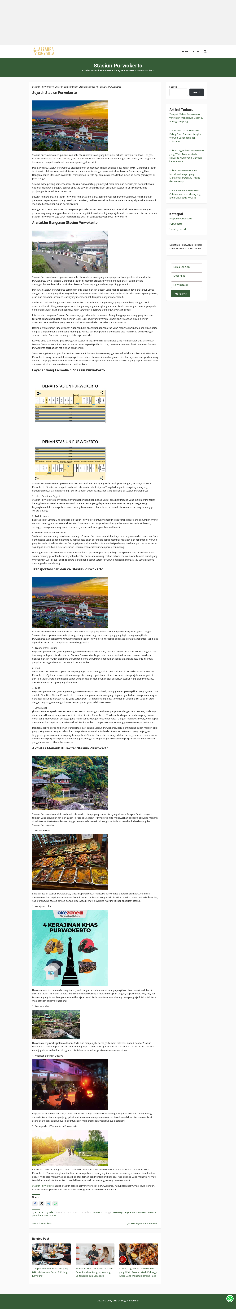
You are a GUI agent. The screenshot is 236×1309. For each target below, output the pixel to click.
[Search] (205, 51)
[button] (180, 293)
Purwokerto (96, 1212)
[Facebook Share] (35, 1203)
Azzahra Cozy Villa (107, 1300)
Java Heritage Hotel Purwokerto (143, 1223)
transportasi (50, 1215)
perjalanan (129, 1212)
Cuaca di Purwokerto (42, 1223)
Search (173, 86)
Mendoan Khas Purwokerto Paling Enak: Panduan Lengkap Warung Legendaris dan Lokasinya (94, 1272)
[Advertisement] (96, 22)
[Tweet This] (41, 1203)
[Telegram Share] (48, 1203)
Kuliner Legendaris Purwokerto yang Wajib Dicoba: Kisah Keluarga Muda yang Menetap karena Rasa (138, 1272)
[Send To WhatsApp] (55, 1203)
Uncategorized (177, 229)
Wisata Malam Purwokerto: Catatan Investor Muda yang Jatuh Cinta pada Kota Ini (185, 194)
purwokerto (141, 1212)
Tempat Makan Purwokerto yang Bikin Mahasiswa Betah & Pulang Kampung (50, 1272)
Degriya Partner (130, 1300)
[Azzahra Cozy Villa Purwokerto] (43, 51)
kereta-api (118, 1212)
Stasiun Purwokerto (43, 1185)
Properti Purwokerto (180, 218)
